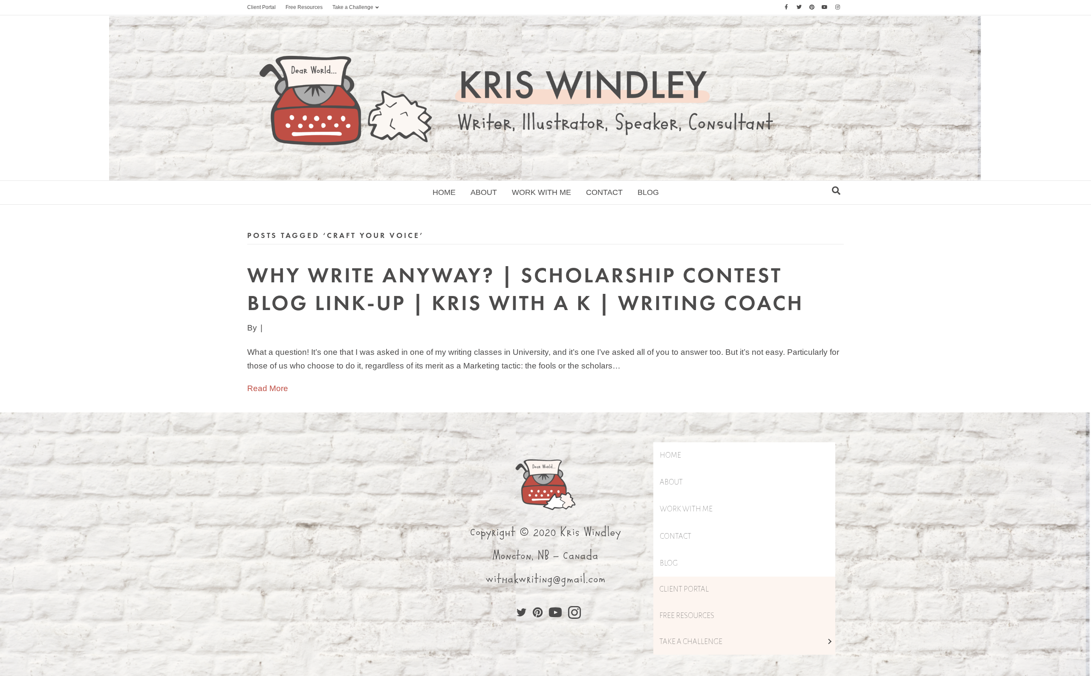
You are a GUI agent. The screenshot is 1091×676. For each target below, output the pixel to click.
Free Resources (304, 7)
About (483, 192)
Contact (604, 192)
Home (444, 192)
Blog (648, 192)
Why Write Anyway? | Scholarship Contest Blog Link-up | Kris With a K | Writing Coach (525, 288)
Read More (267, 388)
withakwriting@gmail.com (545, 579)
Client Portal (261, 7)
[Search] (836, 190)
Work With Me (541, 192)
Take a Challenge (352, 7)
